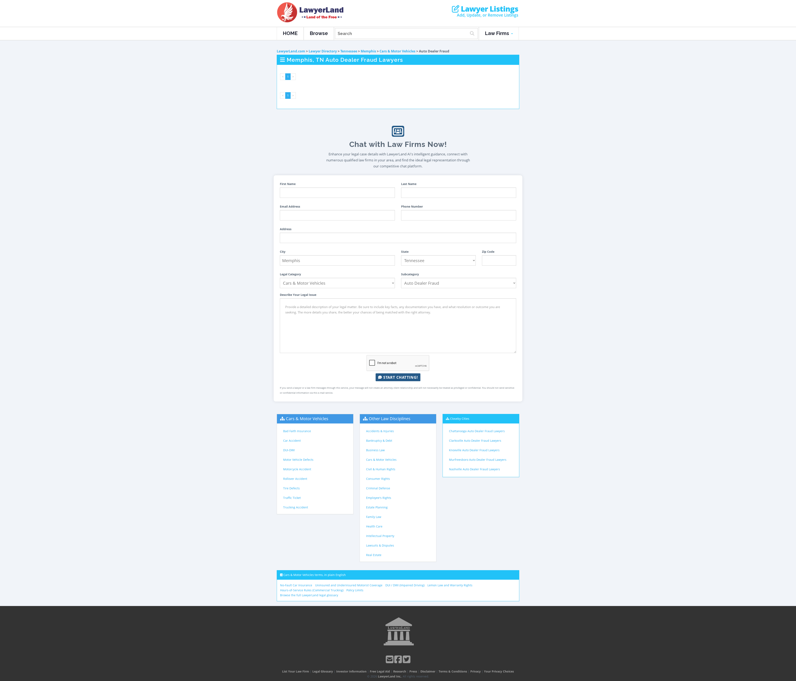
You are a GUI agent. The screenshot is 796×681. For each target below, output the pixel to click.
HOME (290, 33)
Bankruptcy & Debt (379, 441)
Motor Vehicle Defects (298, 460)
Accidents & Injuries (380, 431)
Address (285, 229)
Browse (319, 33)
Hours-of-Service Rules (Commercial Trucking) (311, 590)
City (282, 252)
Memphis (368, 51)
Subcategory (410, 274)
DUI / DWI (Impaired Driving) (405, 585)
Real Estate (373, 555)
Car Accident (292, 441)
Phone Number (412, 206)
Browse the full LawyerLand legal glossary (309, 595)
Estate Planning (377, 507)
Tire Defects (291, 488)
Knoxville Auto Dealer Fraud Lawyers (474, 450)
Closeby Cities (459, 419)
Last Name (408, 184)
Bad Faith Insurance (297, 431)
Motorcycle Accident (297, 469)
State (405, 252)
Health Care (374, 526)
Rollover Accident (295, 479)
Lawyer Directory (323, 51)
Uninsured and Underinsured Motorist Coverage (348, 585)
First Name (288, 184)
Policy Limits (354, 590)
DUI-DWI (289, 450)
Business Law (375, 450)
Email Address (290, 206)
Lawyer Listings (488, 9)
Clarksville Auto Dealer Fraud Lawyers (475, 441)
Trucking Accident (295, 507)
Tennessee (348, 51)
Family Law (373, 517)
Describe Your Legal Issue (298, 295)
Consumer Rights (378, 479)
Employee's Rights (378, 498)
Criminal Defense (378, 488)
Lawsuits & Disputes (380, 545)
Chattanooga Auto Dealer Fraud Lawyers (477, 431)
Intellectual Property (380, 536)
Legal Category (290, 274)
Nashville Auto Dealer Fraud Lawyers (474, 469)
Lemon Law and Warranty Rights (449, 585)
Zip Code (488, 252)
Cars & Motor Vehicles (397, 51)
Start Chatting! (400, 377)
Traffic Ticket (292, 498)
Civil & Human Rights (380, 469)
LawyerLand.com (291, 51)
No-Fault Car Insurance (296, 585)
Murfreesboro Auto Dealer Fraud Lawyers (477, 460)
